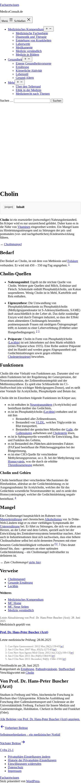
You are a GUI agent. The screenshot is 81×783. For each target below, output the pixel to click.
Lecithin (14, 342)
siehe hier (34, 562)
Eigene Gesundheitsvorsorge (33, 63)
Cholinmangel (13, 244)
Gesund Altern (25, 77)
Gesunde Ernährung (20, 582)
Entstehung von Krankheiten (33, 40)
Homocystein (16, 461)
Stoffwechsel (67, 669)
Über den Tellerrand (28, 86)
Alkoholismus (53, 519)
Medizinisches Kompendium (25, 29)
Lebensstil (22, 74)
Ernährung (22, 67)
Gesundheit (15, 59)
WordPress (33, 781)
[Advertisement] (40, 145)
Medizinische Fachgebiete (32, 33)
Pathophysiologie (46, 669)
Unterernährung (10, 526)
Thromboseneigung (20, 465)
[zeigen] (9, 207)
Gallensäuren (24, 433)
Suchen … (6, 100)
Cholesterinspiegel (19, 356)
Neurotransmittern (41, 404)
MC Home (14, 603)
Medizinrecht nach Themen (33, 93)
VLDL (40, 422)
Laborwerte (23, 44)
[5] (55, 543)
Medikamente (24, 47)
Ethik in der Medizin (28, 90)
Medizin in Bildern (27, 54)
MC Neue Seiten (18, 606)
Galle (69, 429)
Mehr (11, 82)
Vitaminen (23, 227)
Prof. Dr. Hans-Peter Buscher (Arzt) (24, 632)
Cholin (30, 672)
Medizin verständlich (29, 51)
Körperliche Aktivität (29, 70)
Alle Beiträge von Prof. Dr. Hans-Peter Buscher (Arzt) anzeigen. (40, 719)
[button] (29, 756)
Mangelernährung (11, 519)
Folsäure (72, 261)
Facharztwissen (9, 5)
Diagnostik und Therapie (31, 36)
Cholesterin (60, 433)
